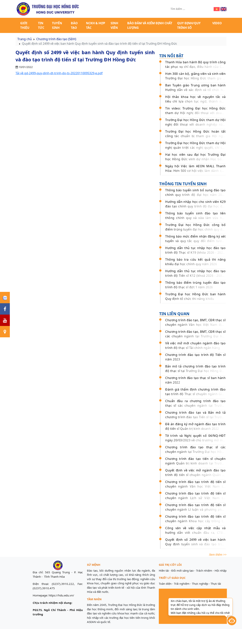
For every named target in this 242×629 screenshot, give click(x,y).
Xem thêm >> (217, 554)
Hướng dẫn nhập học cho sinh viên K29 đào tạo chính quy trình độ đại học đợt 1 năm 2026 (195, 206)
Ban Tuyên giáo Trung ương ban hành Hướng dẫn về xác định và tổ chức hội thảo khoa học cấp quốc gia (195, 89)
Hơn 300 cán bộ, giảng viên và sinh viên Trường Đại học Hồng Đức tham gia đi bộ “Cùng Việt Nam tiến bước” (195, 78)
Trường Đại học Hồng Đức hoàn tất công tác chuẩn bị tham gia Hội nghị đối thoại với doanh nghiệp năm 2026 (195, 136)
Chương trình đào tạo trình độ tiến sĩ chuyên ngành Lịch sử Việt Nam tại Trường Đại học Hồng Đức (195, 498)
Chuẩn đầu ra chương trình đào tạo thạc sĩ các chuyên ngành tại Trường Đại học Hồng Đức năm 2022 (195, 405)
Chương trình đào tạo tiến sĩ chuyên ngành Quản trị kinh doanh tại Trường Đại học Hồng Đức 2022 (195, 463)
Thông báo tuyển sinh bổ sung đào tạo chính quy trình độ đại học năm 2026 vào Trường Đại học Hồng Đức (195, 194)
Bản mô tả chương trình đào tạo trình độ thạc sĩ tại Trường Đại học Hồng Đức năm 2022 (195, 370)
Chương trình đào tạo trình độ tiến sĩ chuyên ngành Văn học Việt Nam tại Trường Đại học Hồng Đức (195, 486)
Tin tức (41, 25)
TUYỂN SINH (57, 25)
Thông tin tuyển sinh (183, 183)
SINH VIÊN (114, 25)
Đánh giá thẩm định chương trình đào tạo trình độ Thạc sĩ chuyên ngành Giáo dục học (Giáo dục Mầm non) (195, 394)
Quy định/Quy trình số (189, 25)
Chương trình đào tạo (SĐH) (56, 39)
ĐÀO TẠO (74, 25)
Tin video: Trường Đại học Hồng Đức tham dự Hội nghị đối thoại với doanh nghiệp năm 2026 (195, 113)
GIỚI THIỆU (24, 25)
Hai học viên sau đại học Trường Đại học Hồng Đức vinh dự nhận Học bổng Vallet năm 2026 (195, 159)
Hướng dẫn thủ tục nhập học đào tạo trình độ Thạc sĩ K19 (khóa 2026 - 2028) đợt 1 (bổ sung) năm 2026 (195, 252)
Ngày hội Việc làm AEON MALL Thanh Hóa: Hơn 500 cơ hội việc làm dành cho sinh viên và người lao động (195, 170)
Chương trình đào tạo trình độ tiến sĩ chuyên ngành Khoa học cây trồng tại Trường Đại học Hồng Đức (195, 521)
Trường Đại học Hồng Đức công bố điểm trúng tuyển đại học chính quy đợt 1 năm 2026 (195, 229)
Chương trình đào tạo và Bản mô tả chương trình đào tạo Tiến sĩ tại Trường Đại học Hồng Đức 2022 (195, 417)
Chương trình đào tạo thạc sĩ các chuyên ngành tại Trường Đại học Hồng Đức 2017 (195, 451)
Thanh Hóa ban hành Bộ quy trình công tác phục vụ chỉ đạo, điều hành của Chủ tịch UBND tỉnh (195, 66)
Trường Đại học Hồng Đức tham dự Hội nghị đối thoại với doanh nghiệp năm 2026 (195, 124)
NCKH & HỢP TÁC (95, 25)
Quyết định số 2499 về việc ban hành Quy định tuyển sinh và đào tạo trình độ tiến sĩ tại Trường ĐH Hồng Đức (195, 544)
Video (217, 23)
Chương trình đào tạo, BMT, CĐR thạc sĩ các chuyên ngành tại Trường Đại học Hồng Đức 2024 (195, 336)
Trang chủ (24, 39)
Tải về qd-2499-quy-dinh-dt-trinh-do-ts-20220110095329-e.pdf (59, 73)
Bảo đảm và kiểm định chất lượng (149, 25)
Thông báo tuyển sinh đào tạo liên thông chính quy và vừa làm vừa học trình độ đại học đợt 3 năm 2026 (195, 217)
